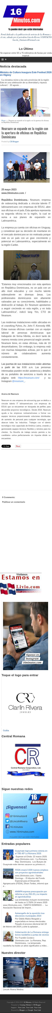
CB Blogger (14, 142)
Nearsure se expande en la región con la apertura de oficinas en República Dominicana (24, 132)
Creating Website (25, 1005)
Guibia (6, 730)
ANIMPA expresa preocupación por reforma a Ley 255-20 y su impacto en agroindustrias (31, 894)
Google (30, 1010)
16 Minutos (27, 1002)
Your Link (21, 1007)
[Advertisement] (23, 469)
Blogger (22, 1010)
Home (3, 120)
